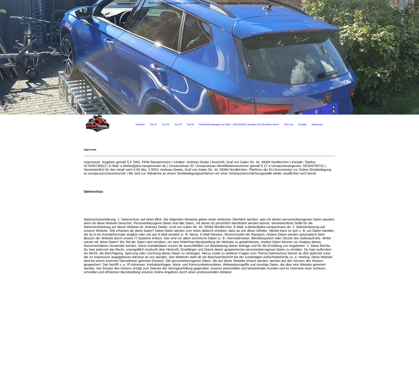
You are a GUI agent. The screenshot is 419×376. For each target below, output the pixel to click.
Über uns (288, 124)
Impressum (317, 124)
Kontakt (302, 124)
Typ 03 (178, 124)
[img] (209, 57)
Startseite (140, 124)
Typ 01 (153, 124)
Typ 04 (190, 124)
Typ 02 (165, 124)
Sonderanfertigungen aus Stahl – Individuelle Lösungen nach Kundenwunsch (239, 124)
